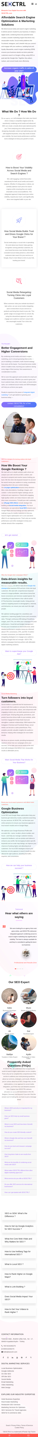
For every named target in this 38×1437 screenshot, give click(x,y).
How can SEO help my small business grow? (17, 1117)
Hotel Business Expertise (10, 1399)
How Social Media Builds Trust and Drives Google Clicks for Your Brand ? (19, 234)
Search (8, 1425)
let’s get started (11, 535)
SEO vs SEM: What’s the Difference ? (16, 1214)
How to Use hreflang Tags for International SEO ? (18, 1253)
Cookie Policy (19, 1427)
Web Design (5, 1387)
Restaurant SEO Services (10, 1405)
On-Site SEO (6, 1374)
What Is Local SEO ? (14, 1264)
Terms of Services (27, 1425)
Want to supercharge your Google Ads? (19, 652)
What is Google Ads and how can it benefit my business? (18, 1139)
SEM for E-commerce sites (11, 1413)
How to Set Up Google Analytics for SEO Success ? (19, 1227)
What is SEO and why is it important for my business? (18, 1109)
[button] (36, 3)
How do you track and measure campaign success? (18, 1147)
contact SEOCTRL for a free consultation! (19, 404)
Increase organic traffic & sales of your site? (19, 69)
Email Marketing (7, 1382)
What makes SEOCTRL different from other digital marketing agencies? (19, 1171)
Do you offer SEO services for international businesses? (18, 1185)
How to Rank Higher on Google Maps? (18, 1275)
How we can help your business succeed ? (19, 866)
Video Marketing (7, 1385)
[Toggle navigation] (32, 4)
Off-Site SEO (6, 1376)
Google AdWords (7, 1371)
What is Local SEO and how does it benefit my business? (18, 1125)
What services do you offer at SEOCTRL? (18, 1178)
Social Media (6, 1379)
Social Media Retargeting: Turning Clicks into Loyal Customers (19, 295)
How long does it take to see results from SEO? (18, 1155)
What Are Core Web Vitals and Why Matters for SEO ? (18, 1240)
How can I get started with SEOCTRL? (17, 1192)
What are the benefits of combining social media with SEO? (18, 1163)
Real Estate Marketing (9, 1402)
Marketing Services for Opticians (13, 1407)
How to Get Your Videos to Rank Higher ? (16, 1310)
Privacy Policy (16, 1425)
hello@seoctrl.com (10, 1352)
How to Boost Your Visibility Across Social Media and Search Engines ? (19, 170)
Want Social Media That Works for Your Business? (19, 761)
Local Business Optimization (11, 1368)
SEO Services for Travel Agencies (13, 1410)
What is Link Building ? (15, 1287)
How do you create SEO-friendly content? (18, 1132)
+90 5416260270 (9, 1346)
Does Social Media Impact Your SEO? (19, 1298)
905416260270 (8, 1349)
